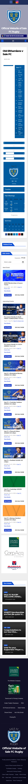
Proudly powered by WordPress (9, 759)
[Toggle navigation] (13, 41)
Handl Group (9, 780)
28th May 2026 (9, 634)
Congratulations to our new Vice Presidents (12, 632)
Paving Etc (13, 717)
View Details (7, 290)
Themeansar (14, 761)
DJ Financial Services (9, 707)
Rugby (5, 592)
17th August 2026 (10, 599)
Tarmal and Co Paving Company (14, 698)
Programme (14, 215)
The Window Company (14, 680)
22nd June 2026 (9, 617)
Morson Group (23, 774)
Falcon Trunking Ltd (17, 780)
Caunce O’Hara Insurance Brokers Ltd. (14, 765)
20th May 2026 (9, 652)
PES (22, 703)
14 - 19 (15, 209)
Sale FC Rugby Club (19, 321)
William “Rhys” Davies (20, 84)
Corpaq (16, 774)
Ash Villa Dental (19, 712)
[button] (23, 40)
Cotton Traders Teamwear (11, 703)
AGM (5, 627)
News (8, 627)
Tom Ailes (20, 100)
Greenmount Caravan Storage (19, 777)
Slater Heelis (21, 707)
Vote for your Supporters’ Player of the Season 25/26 (13, 650)
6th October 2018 (6, 203)
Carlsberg (20, 768)
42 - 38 (15, 203)
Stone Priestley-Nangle (20, 91)
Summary (7, 215)
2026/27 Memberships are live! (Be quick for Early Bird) (14, 614)
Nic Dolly (20, 74)
